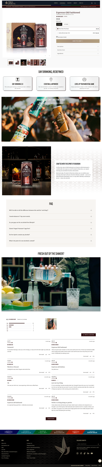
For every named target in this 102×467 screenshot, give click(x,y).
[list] (51, 84)
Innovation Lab (5, 445)
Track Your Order (31, 458)
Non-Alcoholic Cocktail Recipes (9, 451)
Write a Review (90, 335)
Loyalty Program (5, 456)
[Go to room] (10, 432)
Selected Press (5, 453)
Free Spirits (8, 6)
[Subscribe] (99, 444)
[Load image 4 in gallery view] (30, 62)
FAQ (2, 447)
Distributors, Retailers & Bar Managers (36, 453)
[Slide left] (45, 56)
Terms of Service (94, 465)
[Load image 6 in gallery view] (43, 62)
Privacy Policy (87, 465)
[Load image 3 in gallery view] (24, 62)
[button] (78, 16)
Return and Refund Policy (33, 447)
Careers (29, 456)
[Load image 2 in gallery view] (17, 62)
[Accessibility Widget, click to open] (100, 461)
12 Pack (66, 25)
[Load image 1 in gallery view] (11, 62)
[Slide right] (49, 56)
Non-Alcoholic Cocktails (17, 6)
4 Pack (59, 25)
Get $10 (3, 449)
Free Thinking (5, 458)
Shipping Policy (30, 445)
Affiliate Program (31, 451)
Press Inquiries (30, 449)
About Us (3, 443)
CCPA (100, 465)
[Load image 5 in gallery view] (36, 62)
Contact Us (29, 443)
